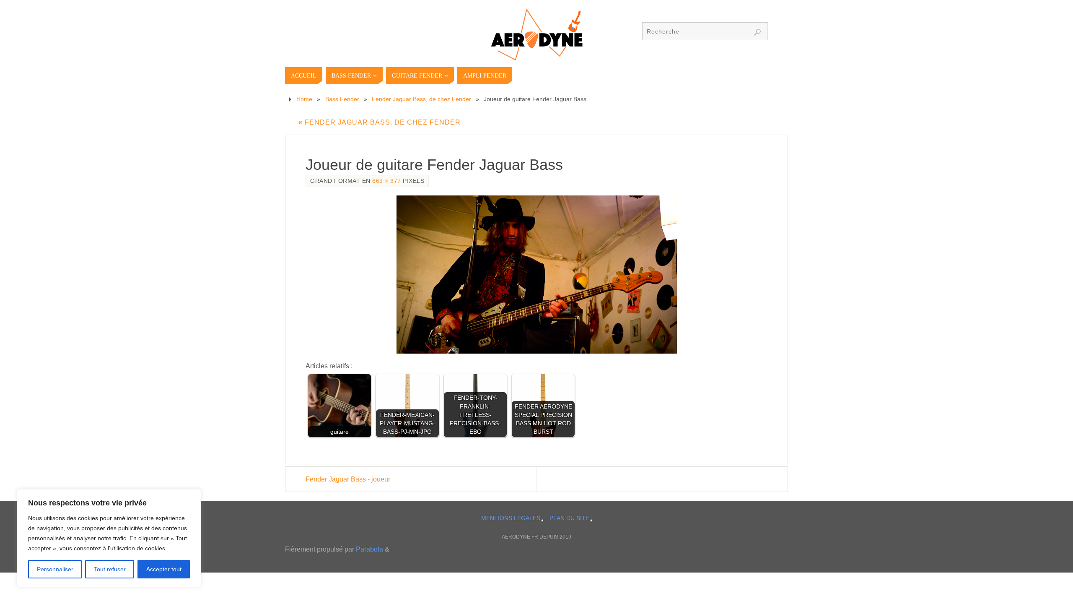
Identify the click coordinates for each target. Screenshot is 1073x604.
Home (304, 99)
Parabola (369, 549)
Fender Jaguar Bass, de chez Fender (421, 99)
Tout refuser (110, 569)
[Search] (757, 32)
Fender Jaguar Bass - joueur (348, 479)
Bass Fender (342, 99)
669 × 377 (386, 181)
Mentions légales (510, 518)
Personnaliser (55, 569)
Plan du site (569, 518)
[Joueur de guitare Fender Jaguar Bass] (536, 274)
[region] (109, 538)
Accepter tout (163, 569)
